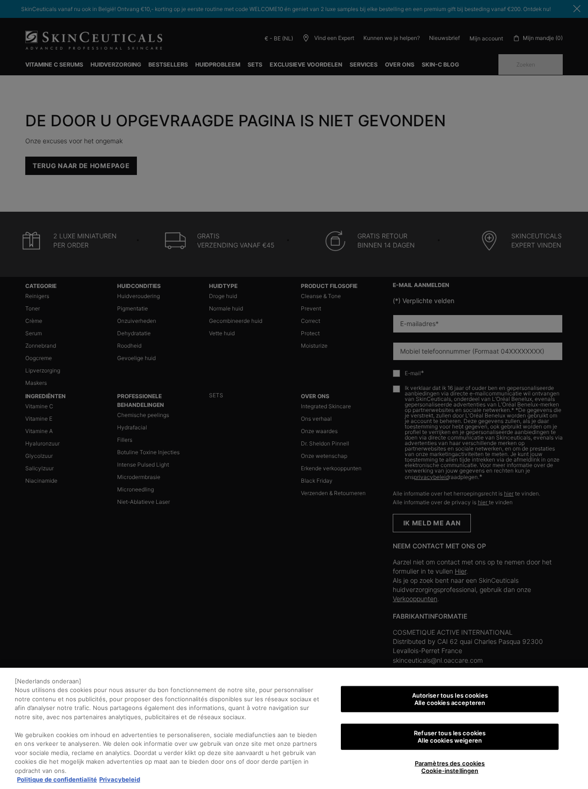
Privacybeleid (119, 779)
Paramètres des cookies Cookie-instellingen (450, 767)
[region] (294, 728)
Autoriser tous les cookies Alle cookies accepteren (450, 699)
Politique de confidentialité (57, 779)
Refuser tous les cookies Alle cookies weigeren (450, 736)
